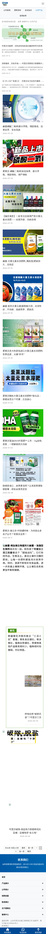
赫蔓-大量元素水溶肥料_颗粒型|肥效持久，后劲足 (21, 263)
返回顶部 (38, 932)
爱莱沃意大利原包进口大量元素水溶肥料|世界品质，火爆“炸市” (23, 352)
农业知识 (28, 10)
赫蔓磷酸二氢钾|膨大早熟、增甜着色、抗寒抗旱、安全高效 (23, 128)
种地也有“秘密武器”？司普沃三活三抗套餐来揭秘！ (33, 715)
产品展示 (5, 883)
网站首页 (7, 932)
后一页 (21, 851)
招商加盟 (5, 896)
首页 (19, 21)
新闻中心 (25, 21)
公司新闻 (7, 10)
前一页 (30, 848)
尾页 (29, 851)
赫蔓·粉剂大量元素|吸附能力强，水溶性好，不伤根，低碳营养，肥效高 (22, 307)
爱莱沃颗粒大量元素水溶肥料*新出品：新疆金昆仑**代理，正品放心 (22, 397)
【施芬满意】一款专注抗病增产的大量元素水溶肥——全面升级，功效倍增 (22, 218)
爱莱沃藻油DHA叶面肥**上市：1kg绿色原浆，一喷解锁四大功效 (22, 442)
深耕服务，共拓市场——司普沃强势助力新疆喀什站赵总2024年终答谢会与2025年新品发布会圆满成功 (23, 63)
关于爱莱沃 (6, 908)
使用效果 (23, 15)
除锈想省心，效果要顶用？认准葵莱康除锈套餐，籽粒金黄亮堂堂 (22, 487)
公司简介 (5, 889)
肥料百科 (17, 10)
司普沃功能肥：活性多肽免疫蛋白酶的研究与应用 (22, 46)
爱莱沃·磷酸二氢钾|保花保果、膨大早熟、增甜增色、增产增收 (21, 173)
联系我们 (24, 867)
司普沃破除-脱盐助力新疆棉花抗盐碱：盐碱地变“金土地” (25, 831)
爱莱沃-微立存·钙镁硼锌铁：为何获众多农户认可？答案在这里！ (22, 532)
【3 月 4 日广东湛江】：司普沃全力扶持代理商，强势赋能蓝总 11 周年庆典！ (23, 81)
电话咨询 (23, 932)
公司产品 (39, 10)
